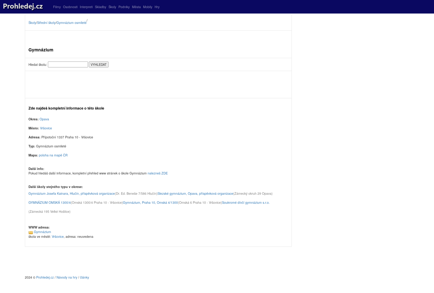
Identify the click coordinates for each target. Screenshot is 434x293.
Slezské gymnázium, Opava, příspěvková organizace (195, 193)
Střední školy (46, 22)
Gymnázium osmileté (72, 22)
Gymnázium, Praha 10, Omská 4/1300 (150, 202)
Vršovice (46, 128)
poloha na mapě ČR (53, 155)
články (84, 277)
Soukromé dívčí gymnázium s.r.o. (246, 202)
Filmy (57, 7)
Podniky (124, 7)
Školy (112, 7)
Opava (44, 119)
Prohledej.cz (45, 277)
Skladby (100, 7)
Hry (157, 7)
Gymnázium (42, 231)
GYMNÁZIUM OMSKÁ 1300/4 (49, 202)
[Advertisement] (158, 84)
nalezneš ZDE (158, 173)
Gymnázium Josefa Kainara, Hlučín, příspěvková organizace (71, 193)
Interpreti (86, 7)
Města (136, 7)
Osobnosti (70, 7)
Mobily (147, 7)
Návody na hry (67, 277)
